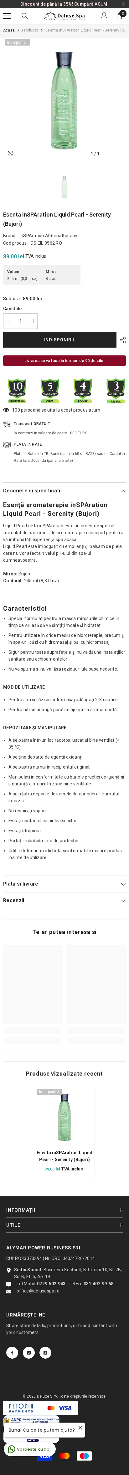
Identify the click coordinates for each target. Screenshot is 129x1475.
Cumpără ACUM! (91, 4)
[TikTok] (45, 1353)
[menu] (7, 16)
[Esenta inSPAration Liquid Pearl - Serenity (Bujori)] (64, 1116)
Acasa (9, 30)
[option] (64, 99)
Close (123, 4)
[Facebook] (12, 1353)
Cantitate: (13, 308)
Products (30, 30)
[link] (33, 1030)
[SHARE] (121, 340)
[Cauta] (24, 16)
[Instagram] (29, 1353)
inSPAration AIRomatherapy (49, 235)
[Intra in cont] (104, 15)
